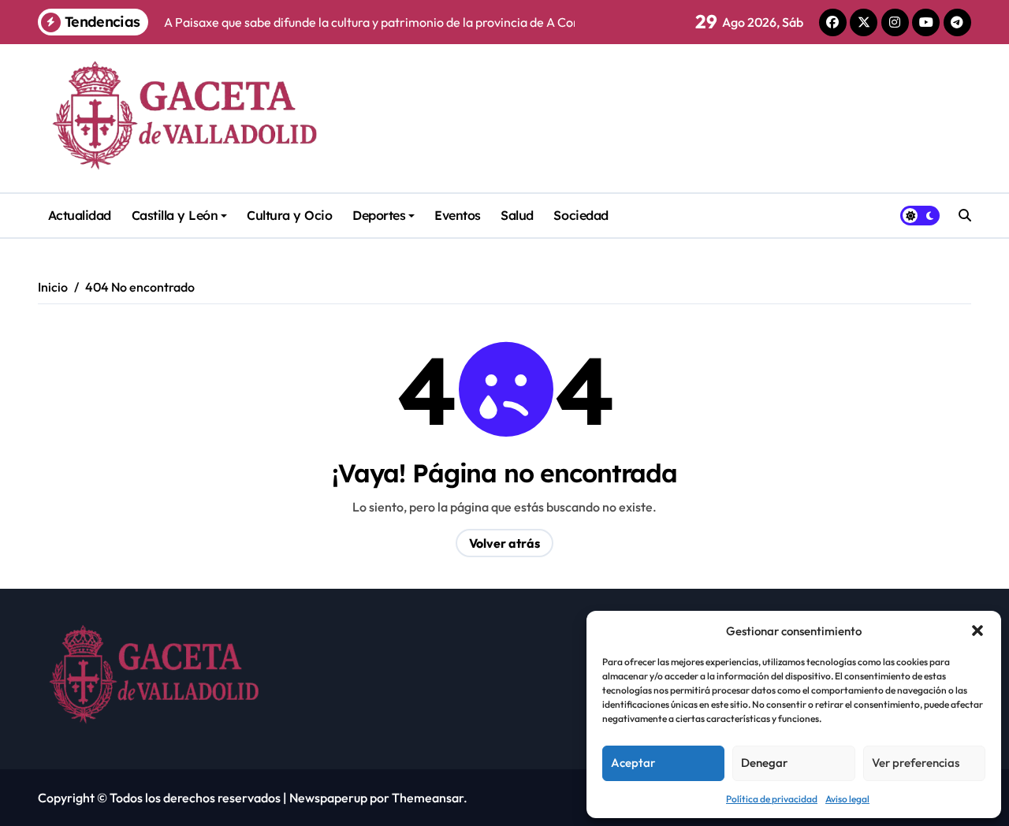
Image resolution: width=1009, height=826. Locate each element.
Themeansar (428, 798)
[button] (977, 630)
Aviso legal (847, 799)
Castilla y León (175, 215)
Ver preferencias (915, 762)
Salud (517, 215)
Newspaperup (328, 798)
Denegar (764, 762)
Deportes (378, 215)
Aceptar (633, 762)
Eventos (457, 215)
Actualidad (79, 215)
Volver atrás (504, 543)
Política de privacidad (771, 799)
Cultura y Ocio (289, 215)
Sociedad (580, 215)
